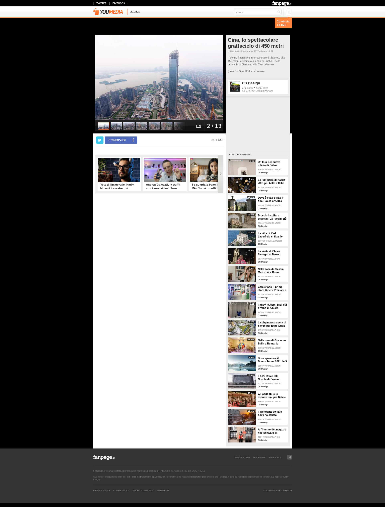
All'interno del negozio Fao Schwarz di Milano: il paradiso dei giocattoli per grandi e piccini (272, 431)
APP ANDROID (275, 457)
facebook (118, 3)
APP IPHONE (259, 457)
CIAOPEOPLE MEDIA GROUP (277, 490)
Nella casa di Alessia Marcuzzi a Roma (271, 271)
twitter (101, 3)
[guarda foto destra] (172, 77)
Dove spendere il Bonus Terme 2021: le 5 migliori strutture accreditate (272, 360)
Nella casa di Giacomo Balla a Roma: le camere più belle (272, 342)
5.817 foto (262, 87)
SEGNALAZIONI (242, 457)
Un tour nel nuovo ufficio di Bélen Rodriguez (269, 164)
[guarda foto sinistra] (108, 77)
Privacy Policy (101, 490)
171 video (247, 87)
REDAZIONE (163, 490)
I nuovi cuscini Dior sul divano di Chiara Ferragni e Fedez (272, 306)
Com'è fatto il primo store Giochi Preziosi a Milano (272, 288)
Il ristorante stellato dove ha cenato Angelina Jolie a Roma (272, 413)
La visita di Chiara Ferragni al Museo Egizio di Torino (269, 253)
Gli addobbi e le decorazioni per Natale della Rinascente (272, 395)
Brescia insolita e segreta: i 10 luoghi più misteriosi (272, 217)
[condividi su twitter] (99, 140)
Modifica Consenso (143, 490)
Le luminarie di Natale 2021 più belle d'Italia (271, 181)
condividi (117, 140)
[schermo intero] (198, 125)
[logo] (282, 3)
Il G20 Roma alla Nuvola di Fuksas (268, 378)
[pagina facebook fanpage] (289, 457)
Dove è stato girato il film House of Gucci (271, 199)
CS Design (251, 83)
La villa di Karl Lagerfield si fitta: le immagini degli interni (272, 235)
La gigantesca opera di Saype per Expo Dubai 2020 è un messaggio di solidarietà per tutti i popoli (272, 324)
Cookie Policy (121, 490)
